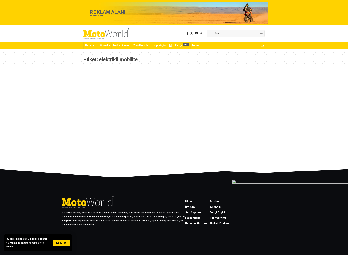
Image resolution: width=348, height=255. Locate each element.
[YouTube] (196, 33)
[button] (61, 243)
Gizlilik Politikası (37, 238)
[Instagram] (201, 33)
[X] (191, 33)
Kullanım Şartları (19, 242)
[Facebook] (187, 33)
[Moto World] (106, 33)
